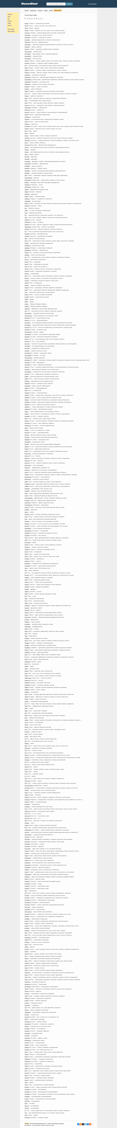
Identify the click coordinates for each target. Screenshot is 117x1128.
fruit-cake (27, 1017)
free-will (26, 374)
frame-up (27, 112)
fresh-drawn (27, 542)
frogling (26, 795)
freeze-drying (28, 465)
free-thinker (27, 360)
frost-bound (27, 902)
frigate (26, 659)
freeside (27, 430)
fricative (27, 612)
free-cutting (27, 322)
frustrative (27, 1096)
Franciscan (27, 145)
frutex (26, 1103)
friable (26, 594)
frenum (26, 512)
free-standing (28, 355)
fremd (26, 493)
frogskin (27, 802)
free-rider (27, 350)
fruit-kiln (27, 1026)
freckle (26, 294)
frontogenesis (28, 874)
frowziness (27, 972)
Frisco (26, 722)
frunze (26, 1082)
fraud (26, 241)
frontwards (27, 883)
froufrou (26, 951)
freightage (27, 484)
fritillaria (27, 743)
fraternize (27, 229)
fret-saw (27, 575)
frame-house (28, 107)
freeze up (27, 463)
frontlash (27, 869)
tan (8, 18)
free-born (27, 320)
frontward (27, 881)
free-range (27, 348)
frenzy (26, 516)
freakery (27, 285)
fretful (26, 580)
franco (26, 154)
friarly (26, 598)
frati (26, 231)
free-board (27, 318)
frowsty (26, 968)
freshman (27, 558)
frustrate (27, 1087)
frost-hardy (27, 909)
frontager (27, 853)
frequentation (28, 528)
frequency (27, 523)
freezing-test (28, 479)
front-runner (27, 848)
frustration (27, 1094)
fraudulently (27, 250)
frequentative (28, 530)
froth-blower (27, 937)
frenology (27, 509)
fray (26, 257)
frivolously (27, 760)
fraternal (27, 220)
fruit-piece (27, 1031)
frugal (26, 996)
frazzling (27, 273)
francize (27, 152)
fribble (26, 603)
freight (26, 481)
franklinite (27, 194)
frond (26, 820)
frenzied (27, 514)
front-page (27, 841)
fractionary (27, 40)
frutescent (27, 1101)
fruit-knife (27, 1028)
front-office (27, 839)
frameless (27, 119)
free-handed (27, 332)
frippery (26, 720)
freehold (27, 400)
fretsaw (26, 582)
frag (26, 65)
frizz (26, 764)
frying (26, 1115)
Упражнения (33, 10)
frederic (26, 304)
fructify (26, 989)
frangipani (27, 173)
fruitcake (27, 1049)
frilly (26, 713)
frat (25, 215)
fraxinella (27, 255)
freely (26, 418)
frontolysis (27, 876)
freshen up (27, 547)
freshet (26, 554)
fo (34, 18)
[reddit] (90, 1124)
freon (26, 519)
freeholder (27, 402)
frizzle (26, 769)
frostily (26, 923)
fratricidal (27, 234)
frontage (27, 851)
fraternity (27, 224)
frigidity (26, 696)
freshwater (27, 566)
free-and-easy (28, 313)
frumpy (26, 1080)
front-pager (27, 844)
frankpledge (27, 201)
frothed (26, 939)
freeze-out (27, 467)
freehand (27, 397)
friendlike (27, 645)
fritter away (27, 748)
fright (26, 673)
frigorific (27, 701)
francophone (28, 163)
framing (26, 128)
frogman (27, 797)
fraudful (26, 243)
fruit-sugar (27, 1038)
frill (25, 703)
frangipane (27, 170)
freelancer (27, 407)
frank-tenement (28, 177)
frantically (27, 205)
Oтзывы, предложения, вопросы (55, 1123)
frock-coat (27, 781)
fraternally (27, 222)
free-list (26, 339)
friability (27, 591)
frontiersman (28, 865)
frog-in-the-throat (29, 785)
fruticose (27, 1105)
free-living (27, 343)
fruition (26, 1066)
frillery (26, 708)
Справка (27, 1123)
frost (26, 893)
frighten (26, 675)
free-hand (27, 329)
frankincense (28, 187)
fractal (26, 28)
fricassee (27, 610)
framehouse (27, 117)
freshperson (27, 563)
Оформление (57, 10)
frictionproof (27, 626)
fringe (26, 715)
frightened (27, 682)
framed (26, 114)
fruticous (27, 1108)
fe (29, 18)
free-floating (27, 325)
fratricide (27, 236)
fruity (26, 1070)
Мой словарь (11, 31)
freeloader (27, 416)
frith (26, 741)
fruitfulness (27, 1059)
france (26, 133)
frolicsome (27, 811)
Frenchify (27, 500)
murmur (10, 21)
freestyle (27, 435)
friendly (26, 650)
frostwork (27, 930)
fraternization (28, 227)
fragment (27, 72)
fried (26, 633)
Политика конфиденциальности (38, 1123)
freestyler (27, 437)
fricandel (27, 608)
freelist (26, 411)
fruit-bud (27, 1014)
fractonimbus (28, 56)
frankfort (27, 182)
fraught (26, 252)
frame (26, 103)
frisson (26, 736)
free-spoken (27, 353)
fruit (26, 1007)
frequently (27, 535)
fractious (27, 49)
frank (26, 175)
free (26, 311)
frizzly (26, 771)
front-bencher (28, 830)
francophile (27, 161)
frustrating (27, 1091)
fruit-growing (28, 1024)
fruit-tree (27, 1042)
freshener (27, 549)
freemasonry (28, 425)
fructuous (27, 993)
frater (26, 217)
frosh (26, 890)
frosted (26, 921)
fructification (28, 986)
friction (26, 615)
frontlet (26, 872)
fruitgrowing (27, 1061)
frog (26, 783)
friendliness (27, 647)
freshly (26, 556)
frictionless (27, 624)
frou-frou (27, 949)
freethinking (27, 442)
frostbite (27, 916)
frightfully (27, 689)
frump (26, 1075)
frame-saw (27, 110)
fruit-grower (27, 1021)
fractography (28, 54)
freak (26, 276)
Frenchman (27, 502)
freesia (26, 428)
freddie (26, 299)
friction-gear (27, 617)
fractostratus (28, 58)
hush (9, 16)
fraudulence (27, 245)
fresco (26, 537)
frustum (26, 1098)
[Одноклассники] (81, 1124)
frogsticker (27, 806)
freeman (27, 421)
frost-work (27, 914)
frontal (26, 855)
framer (26, 121)
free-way (27, 367)
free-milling (27, 346)
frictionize (27, 622)
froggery (27, 790)
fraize (26, 100)
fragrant (26, 91)
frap (26, 208)
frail (25, 93)
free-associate (28, 315)
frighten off (27, 680)
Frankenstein (28, 180)
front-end (27, 832)
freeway (27, 446)
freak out (27, 278)
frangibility (27, 166)
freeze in (27, 456)
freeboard (27, 381)
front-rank (27, 846)
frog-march (27, 788)
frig (25, 657)
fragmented (27, 82)
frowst (26, 965)
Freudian (27, 587)
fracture (26, 61)
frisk (26, 729)
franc (26, 131)
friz (25, 762)
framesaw (27, 124)
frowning (27, 963)
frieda (26, 636)
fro (25, 776)
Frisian (26, 727)
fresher (26, 551)
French (26, 495)
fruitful (26, 1056)
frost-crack (27, 907)
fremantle (27, 491)
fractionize (27, 47)
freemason (27, 423)
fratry (26, 238)
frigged (26, 666)
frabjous (27, 23)
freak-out (27, 280)
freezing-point (28, 477)
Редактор (40, 10)
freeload (27, 414)
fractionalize (28, 35)
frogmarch (27, 799)
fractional (27, 33)
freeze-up (27, 470)
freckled (27, 297)
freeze (26, 451)
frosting (26, 926)
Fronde (26, 825)
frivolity (26, 755)
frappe (26, 210)
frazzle (26, 269)
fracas (26, 25)
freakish (27, 287)
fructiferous (27, 984)
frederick (27, 306)
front (26, 827)
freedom (27, 395)
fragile (26, 68)
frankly (26, 196)
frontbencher (28, 858)
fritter (26, 746)
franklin (26, 191)
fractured (27, 63)
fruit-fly (26, 1019)
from (26, 813)
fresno (26, 568)
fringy (26, 717)
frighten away (28, 678)
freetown (27, 444)
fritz (26, 750)
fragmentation (28, 79)
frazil (26, 266)
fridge (26, 631)
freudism (27, 589)
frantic (9, 23)
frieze (26, 654)
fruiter (26, 1052)
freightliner (27, 488)
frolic (26, 809)
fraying (26, 264)
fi (31, 18)
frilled (26, 706)
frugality (27, 998)
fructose (27, 991)
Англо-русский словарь (31, 15)
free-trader (27, 364)
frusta (26, 1084)
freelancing (27, 409)
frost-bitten (27, 900)
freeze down (28, 453)
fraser (26, 213)
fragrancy (27, 89)
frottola (26, 946)
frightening (27, 685)
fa (27, 18)
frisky (26, 734)
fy (40, 18)
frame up (27, 105)
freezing (27, 474)
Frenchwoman (28, 505)
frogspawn (27, 804)
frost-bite (27, 897)
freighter (27, 486)
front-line (27, 837)
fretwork (27, 584)
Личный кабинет (92, 4)
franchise (27, 138)
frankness (27, 198)
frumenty (27, 1073)
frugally (26, 1000)
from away (27, 816)
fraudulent (27, 248)
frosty (26, 932)
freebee (26, 376)
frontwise (27, 888)
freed (26, 390)
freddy (26, 301)
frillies (26, 710)
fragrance (27, 86)
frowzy (26, 975)
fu (38, 18)
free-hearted (28, 334)
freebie (26, 378)
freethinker (27, 439)
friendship (27, 652)
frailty (26, 98)
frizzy (26, 774)
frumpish (27, 1077)
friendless (27, 643)
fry (25, 1110)
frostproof (27, 928)
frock (26, 778)
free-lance (27, 336)
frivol (26, 753)
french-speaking (29, 498)
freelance (27, 404)
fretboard (27, 577)
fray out (26, 259)
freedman (27, 393)
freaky (26, 290)
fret (25, 573)
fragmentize (27, 84)
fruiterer (26, 1054)
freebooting (27, 386)
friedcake (27, 638)
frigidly (26, 699)
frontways (27, 886)
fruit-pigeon (27, 1033)
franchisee (27, 140)
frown (26, 961)
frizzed (26, 767)
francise (27, 147)
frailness (27, 96)
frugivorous (27, 1005)
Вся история (11, 29)
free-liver (27, 341)
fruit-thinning (28, 1040)
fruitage (26, 1045)
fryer (26, 1112)
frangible (27, 168)
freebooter (27, 383)
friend (26, 640)
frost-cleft (27, 904)
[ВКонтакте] (78, 1124)
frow (26, 956)
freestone (27, 432)
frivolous (27, 757)
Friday (26, 629)
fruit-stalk (27, 1035)
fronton (26, 879)
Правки (46, 10)
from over (27, 818)
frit (25, 739)
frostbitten (27, 919)
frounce (26, 953)
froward (26, 958)
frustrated (27, 1089)
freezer (26, 472)
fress (26, 570)
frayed (26, 262)
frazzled (27, 271)
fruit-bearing (27, 1012)
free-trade (27, 362)
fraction (26, 30)
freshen (26, 544)
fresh (26, 540)
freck (26, 292)
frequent (27, 526)
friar (26, 596)
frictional (27, 619)
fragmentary (28, 77)
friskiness (27, 731)
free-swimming (28, 357)
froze (26, 977)
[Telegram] (85, 1124)
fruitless (27, 1068)
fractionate (27, 42)
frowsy (26, 970)
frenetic (26, 507)
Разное (51, 10)
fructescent (27, 982)
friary (26, 601)
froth (26, 935)
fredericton (27, 308)
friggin (26, 668)
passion (10, 25)
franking (27, 189)
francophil (27, 159)
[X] (83, 1124)
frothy (26, 944)
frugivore (27, 1003)
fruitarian (27, 1047)
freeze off (27, 458)
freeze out (27, 460)
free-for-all (27, 327)
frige (26, 664)
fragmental (27, 75)
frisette (26, 724)
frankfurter (27, 184)
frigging (26, 671)
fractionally (27, 37)
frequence (27, 521)
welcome (10, 14)
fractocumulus (28, 51)
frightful (26, 687)
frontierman (27, 862)
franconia (27, 156)
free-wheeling (28, 371)
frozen (26, 979)
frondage (27, 823)
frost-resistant (28, 911)
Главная (26, 10)
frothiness (27, 942)
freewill (26, 449)
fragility (26, 70)
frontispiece (27, 867)
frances (26, 135)
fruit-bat (26, 1010)
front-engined (28, 834)
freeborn (27, 388)
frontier (26, 860)
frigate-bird (27, 661)
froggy (26, 792)
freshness (27, 561)
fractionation (28, 44)
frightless (27, 692)
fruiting (26, 1063)
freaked (26, 283)
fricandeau (27, 605)
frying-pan (27, 1117)
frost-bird (27, 895)
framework (27, 126)
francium (27, 149)
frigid (26, 694)
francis (26, 142)
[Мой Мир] (88, 1124)
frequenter (27, 533)
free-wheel (27, 369)
